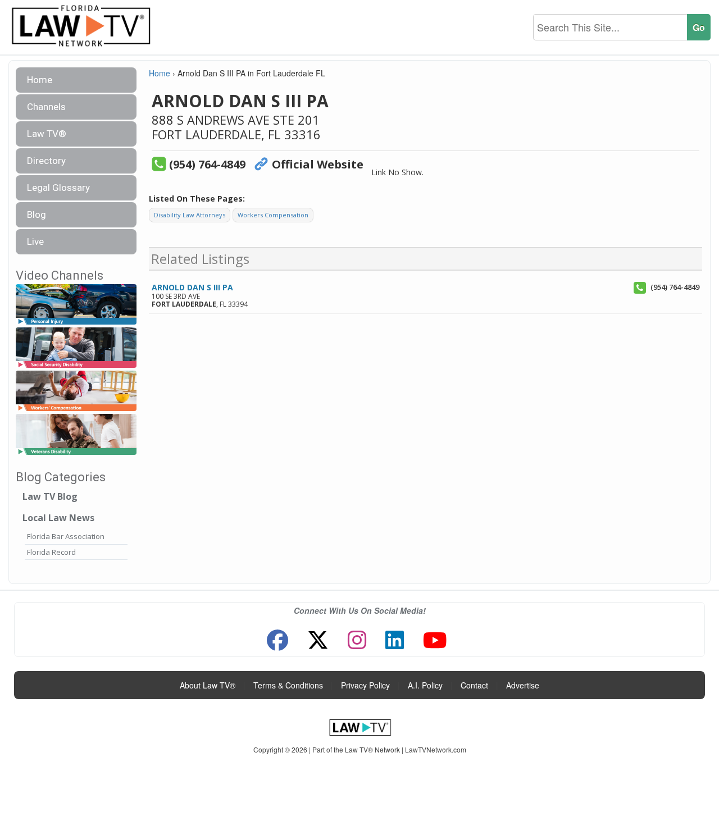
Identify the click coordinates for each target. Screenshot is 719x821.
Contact (474, 685)
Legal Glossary (58, 187)
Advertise (522, 685)
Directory (46, 160)
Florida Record (51, 552)
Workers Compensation (273, 215)
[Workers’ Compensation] (76, 391)
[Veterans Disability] (76, 435)
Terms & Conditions (288, 685)
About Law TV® (207, 685)
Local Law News (58, 518)
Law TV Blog (50, 496)
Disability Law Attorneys (189, 215)
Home (39, 79)
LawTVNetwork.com (435, 749)
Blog (36, 214)
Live (35, 241)
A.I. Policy (425, 685)
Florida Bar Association (65, 536)
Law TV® (46, 133)
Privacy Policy (365, 685)
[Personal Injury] (76, 304)
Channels (46, 106)
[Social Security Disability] (76, 348)
